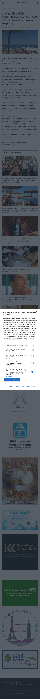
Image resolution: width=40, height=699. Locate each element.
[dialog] (20, 349)
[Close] (36, 313)
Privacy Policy (31, 386)
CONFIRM (11, 379)
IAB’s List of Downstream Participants (22, 340)
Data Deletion (9, 386)
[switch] (32, 350)
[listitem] (20, 346)
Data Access (20, 386)
